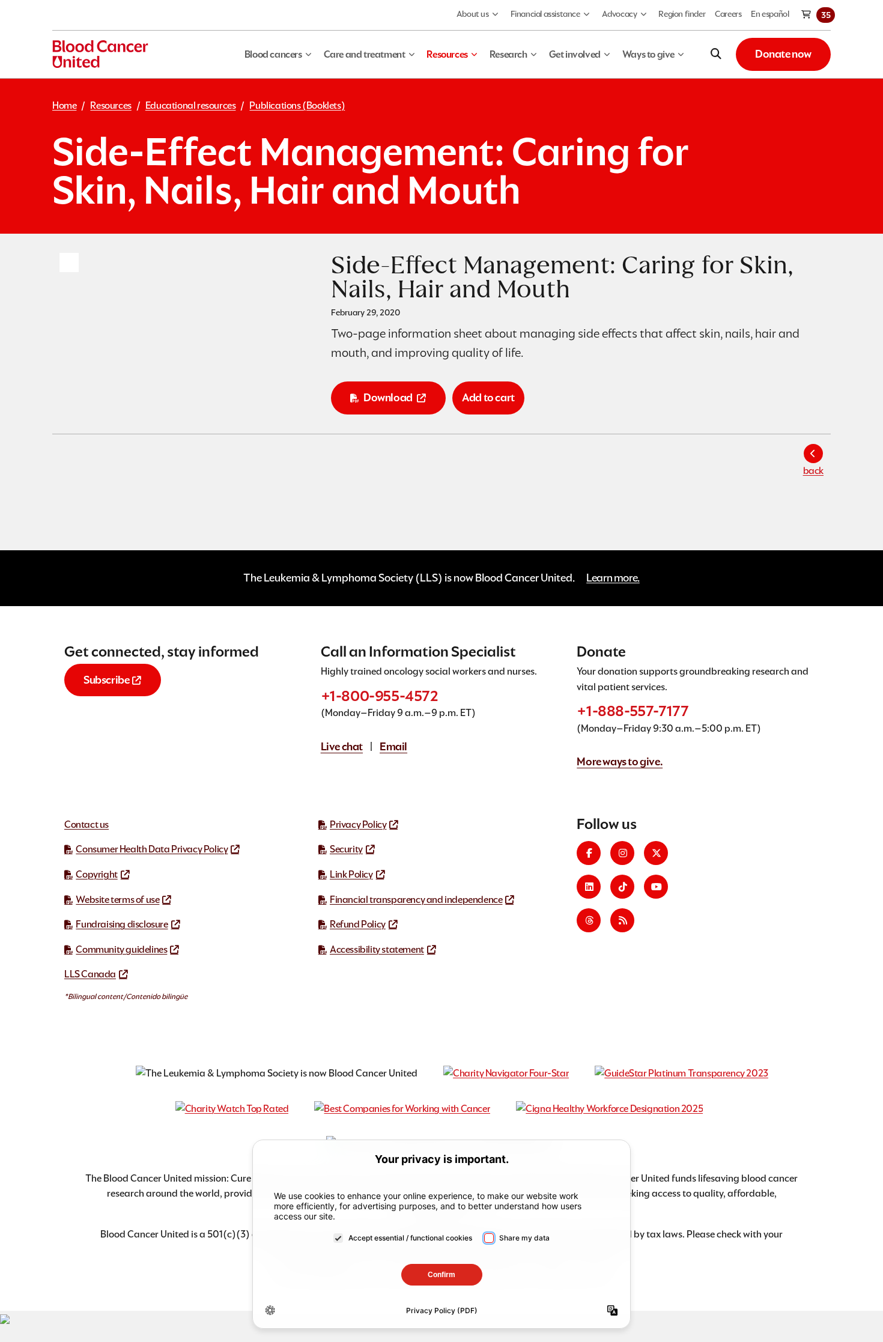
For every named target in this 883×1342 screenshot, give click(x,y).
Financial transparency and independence (416, 899)
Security (346, 849)
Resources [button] (446, 54)
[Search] (716, 54)
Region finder (681, 13)
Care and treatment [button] (364, 54)
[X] (656, 853)
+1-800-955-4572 (379, 696)
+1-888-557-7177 (632, 711)
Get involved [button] (575, 54)
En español (770, 13)
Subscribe (106, 680)
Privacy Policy (358, 824)
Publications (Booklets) (297, 105)
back (813, 470)
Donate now (783, 54)
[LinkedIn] (589, 887)
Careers (728, 13)
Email (393, 746)
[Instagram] (622, 853)
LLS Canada (90, 974)
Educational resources (190, 105)
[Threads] (589, 920)
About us (473, 13)
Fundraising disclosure (122, 924)
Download (388, 397)
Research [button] (508, 54)
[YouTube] (656, 887)
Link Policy (351, 874)
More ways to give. (620, 761)
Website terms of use (117, 899)
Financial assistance (545, 13)
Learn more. (613, 577)
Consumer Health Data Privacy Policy (152, 849)
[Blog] (622, 920)
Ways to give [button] (648, 54)
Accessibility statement (377, 949)
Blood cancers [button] (273, 54)
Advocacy (619, 13)
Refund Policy (358, 924)
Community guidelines (121, 949)
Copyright (96, 874)
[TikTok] (622, 887)
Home (64, 105)
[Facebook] (589, 853)
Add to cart (488, 397)
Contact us (86, 824)
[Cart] (807, 15)
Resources (110, 105)
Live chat (342, 746)
